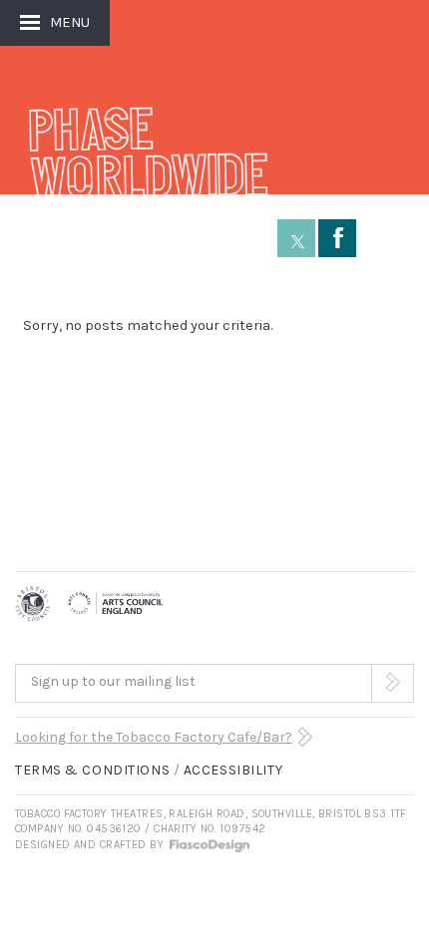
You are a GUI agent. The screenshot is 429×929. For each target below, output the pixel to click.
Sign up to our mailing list (113, 681)
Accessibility (233, 770)
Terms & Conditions (92, 770)
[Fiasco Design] (208, 844)
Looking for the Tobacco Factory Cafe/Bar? (153, 737)
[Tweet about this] (296, 238)
